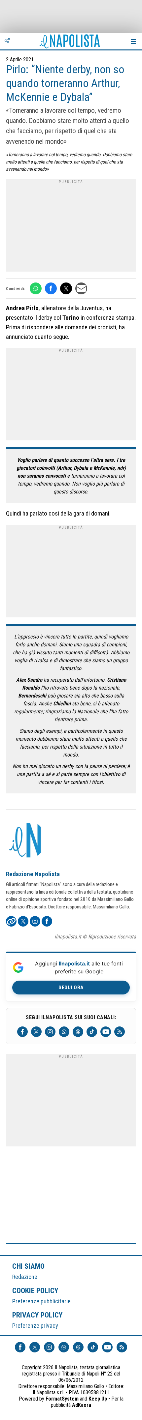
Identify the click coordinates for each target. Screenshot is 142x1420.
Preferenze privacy (35, 1325)
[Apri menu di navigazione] (133, 41)
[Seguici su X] (36, 1031)
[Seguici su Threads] (78, 1031)
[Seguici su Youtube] (105, 1031)
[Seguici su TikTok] (92, 1031)
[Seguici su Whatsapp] (64, 1031)
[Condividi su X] (66, 288)
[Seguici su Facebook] (22, 1031)
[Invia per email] (81, 288)
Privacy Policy (37, 1315)
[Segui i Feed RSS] (119, 1031)
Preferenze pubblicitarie (41, 1301)
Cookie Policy (35, 1290)
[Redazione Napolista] (26, 841)
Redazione (24, 1276)
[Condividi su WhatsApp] (36, 288)
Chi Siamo (28, 1266)
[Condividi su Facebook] (51, 288)
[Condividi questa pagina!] (7, 41)
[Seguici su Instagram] (50, 1031)
